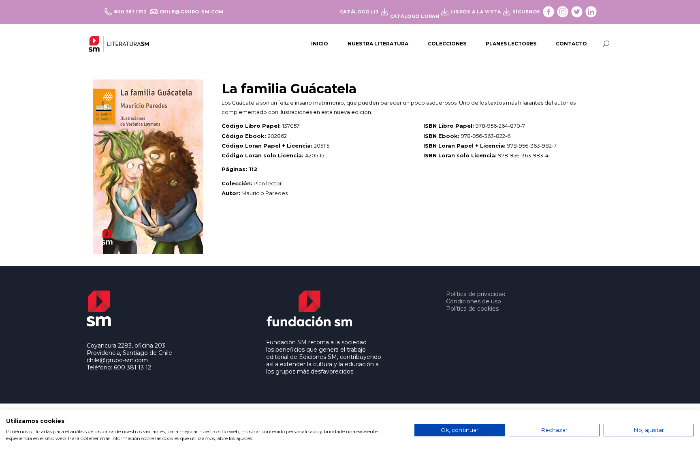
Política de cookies (472, 308)
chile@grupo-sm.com (192, 12)
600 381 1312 (131, 12)
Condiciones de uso (473, 301)
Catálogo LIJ (359, 12)
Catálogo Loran (415, 16)
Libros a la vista (475, 12)
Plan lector (268, 183)
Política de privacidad (476, 294)
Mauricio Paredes (264, 193)
